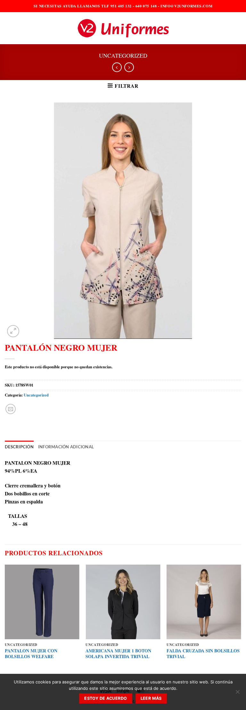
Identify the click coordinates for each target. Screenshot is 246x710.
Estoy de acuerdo (105, 698)
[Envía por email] (10, 409)
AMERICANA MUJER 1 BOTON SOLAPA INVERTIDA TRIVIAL (118, 654)
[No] (237, 694)
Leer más (151, 698)
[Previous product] (129, 67)
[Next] (241, 621)
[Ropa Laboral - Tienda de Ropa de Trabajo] (123, 28)
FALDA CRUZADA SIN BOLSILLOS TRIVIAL (203, 654)
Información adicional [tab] (66, 447)
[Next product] (117, 67)
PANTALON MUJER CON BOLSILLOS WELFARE (31, 654)
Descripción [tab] (19, 447)
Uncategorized (123, 55)
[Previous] (5, 621)
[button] (8, 28)
